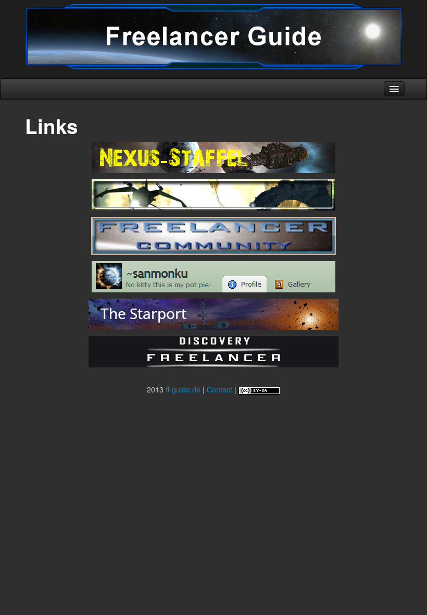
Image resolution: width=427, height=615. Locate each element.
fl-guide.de (183, 389)
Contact (219, 389)
